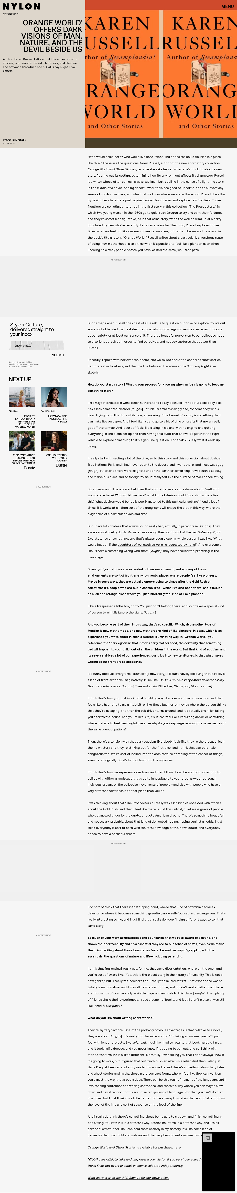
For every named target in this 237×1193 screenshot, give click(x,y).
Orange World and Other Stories (112, 169)
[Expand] (206, 1135)
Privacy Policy (27, 366)
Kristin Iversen (16, 139)
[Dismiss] (231, 1135)
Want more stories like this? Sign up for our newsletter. (128, 1177)
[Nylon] (21, 6)
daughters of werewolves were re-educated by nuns (156, 544)
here (177, 1147)
